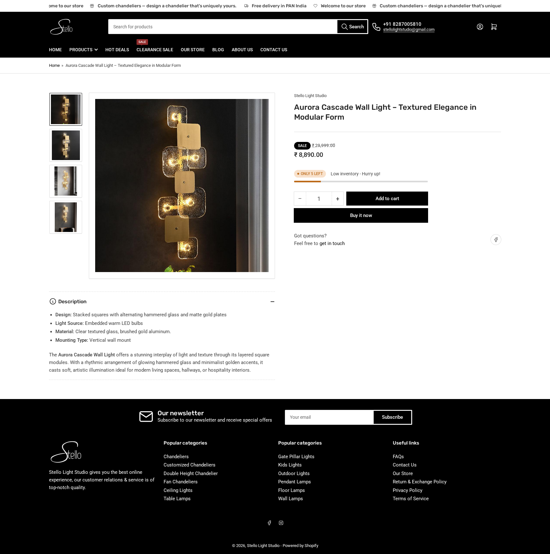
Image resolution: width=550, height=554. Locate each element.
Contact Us (273, 49)
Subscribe (392, 417)
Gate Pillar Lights (296, 456)
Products (80, 49)
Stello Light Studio (310, 95)
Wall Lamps (290, 498)
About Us (242, 49)
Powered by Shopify (300, 545)
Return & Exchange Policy (420, 482)
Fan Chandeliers (181, 482)
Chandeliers (176, 456)
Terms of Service (411, 498)
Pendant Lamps (294, 482)
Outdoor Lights (294, 473)
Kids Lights (290, 465)
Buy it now (361, 215)
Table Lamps (177, 498)
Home (55, 49)
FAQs (398, 456)
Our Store (193, 49)
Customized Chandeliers (189, 465)
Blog (218, 49)
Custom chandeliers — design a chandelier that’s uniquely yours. (162, 6)
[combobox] (238, 26)
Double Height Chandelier (191, 473)
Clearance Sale (155, 47)
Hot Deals (117, 49)
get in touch (332, 243)
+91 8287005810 (402, 24)
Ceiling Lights (178, 490)
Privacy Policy (407, 490)
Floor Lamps (291, 490)
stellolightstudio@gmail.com (408, 29)
